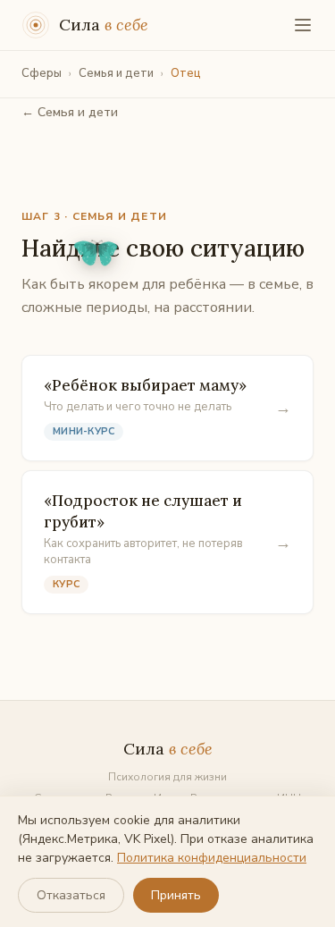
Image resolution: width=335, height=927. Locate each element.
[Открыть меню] (303, 25)
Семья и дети (116, 73)
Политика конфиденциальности (211, 857)
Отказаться (71, 895)
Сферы (41, 73)
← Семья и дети (69, 112)
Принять (176, 895)
